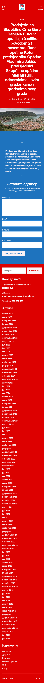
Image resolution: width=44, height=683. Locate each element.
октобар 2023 (8, 417)
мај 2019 (6, 600)
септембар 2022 (10, 462)
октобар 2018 (8, 624)
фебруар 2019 (9, 610)
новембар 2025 (9, 330)
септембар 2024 (10, 379)
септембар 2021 (10, 503)
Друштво (6, 654)
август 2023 (8, 424)
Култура (6, 657)
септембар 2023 (10, 420)
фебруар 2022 (9, 486)
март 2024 (7, 400)
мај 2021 (6, 517)
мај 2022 (6, 476)
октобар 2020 (8, 541)
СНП (22, 19)
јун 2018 (6, 638)
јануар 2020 (7, 572)
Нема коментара (23, 102)
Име (4, 219)
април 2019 (7, 603)
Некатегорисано (10, 661)
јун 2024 (6, 389)
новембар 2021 (9, 496)
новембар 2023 (9, 413)
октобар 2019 (8, 583)
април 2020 (7, 562)
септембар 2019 (10, 586)
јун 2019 (6, 597)
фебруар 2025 (9, 362)
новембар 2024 (9, 372)
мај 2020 (6, 559)
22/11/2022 (31, 99)
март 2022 (7, 482)
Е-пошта (6, 230)
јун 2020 (6, 555)
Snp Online (18, 99)
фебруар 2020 (9, 569)
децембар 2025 (9, 327)
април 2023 (7, 438)
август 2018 (8, 631)
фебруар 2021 (9, 527)
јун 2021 (6, 514)
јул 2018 (6, 635)
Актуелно (7, 651)
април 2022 (7, 479)
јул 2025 (6, 344)
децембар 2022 (9, 451)
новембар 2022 (9, 455)
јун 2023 (6, 431)
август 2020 (8, 548)
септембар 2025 (10, 337)
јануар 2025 (7, 365)
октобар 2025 (8, 334)
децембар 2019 (9, 576)
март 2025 (7, 358)
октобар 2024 (8, 375)
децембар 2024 (9, 368)
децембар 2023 (9, 410)
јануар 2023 (7, 448)
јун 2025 (6, 348)
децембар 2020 (9, 534)
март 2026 (7, 317)
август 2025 (8, 341)
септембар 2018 (10, 628)
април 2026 (7, 313)
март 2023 (7, 441)
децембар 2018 (9, 617)
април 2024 (7, 396)
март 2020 (7, 565)
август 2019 (8, 590)
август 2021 (8, 507)
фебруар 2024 (9, 403)
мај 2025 (6, 351)
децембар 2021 (9, 493)
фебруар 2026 (9, 320)
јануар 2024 (7, 406)
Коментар (6, 197)
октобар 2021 (8, 500)
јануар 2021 (7, 531)
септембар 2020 (10, 545)
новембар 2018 (9, 621)
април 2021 (7, 520)
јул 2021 (6, 510)
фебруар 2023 (9, 444)
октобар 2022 (8, 458)
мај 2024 (6, 393)
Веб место (6, 241)
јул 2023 (6, 427)
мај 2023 (6, 434)
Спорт (5, 668)
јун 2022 (6, 472)
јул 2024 (6, 386)
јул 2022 (6, 469)
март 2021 (7, 524)
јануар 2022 (7, 489)
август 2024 (8, 382)
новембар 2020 (9, 538)
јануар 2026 (7, 324)
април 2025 (7, 355)
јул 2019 (6, 593)
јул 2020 (6, 552)
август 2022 (8, 465)
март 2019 (7, 607)
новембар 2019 (9, 579)
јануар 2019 (7, 614)
